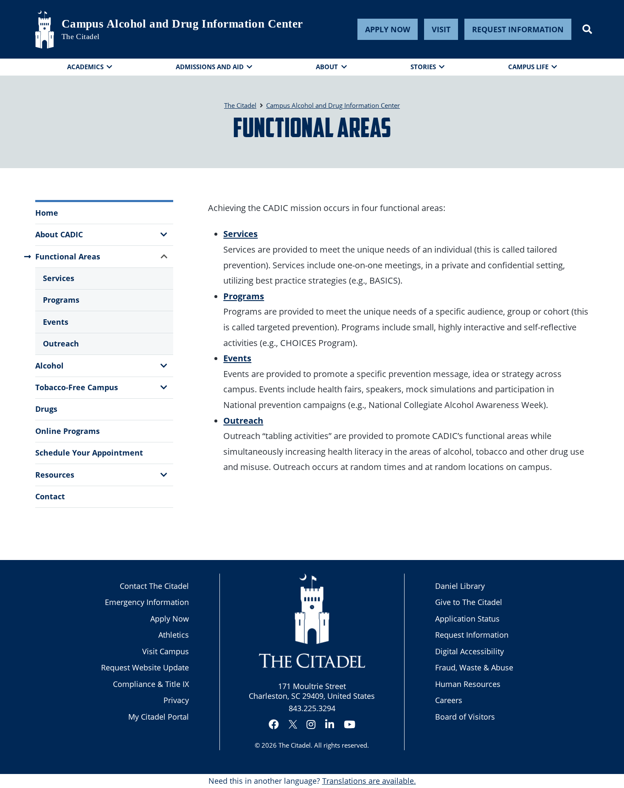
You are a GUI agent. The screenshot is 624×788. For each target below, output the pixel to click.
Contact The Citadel (154, 586)
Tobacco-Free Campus (76, 387)
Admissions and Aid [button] (210, 66)
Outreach (61, 343)
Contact (50, 496)
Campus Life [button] (528, 66)
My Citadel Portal (158, 717)
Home (46, 213)
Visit (441, 29)
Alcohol (49, 365)
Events (55, 322)
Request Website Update (145, 667)
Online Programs (67, 431)
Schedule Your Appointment (89, 452)
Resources (54, 475)
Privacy (176, 700)
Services (58, 278)
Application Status (467, 619)
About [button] (327, 66)
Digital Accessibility (469, 651)
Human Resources (467, 684)
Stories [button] (423, 66)
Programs (61, 300)
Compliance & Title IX (151, 684)
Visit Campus (165, 651)
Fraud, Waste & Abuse (474, 667)
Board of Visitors (465, 717)
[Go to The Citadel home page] (44, 29)
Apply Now (387, 29)
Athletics (173, 635)
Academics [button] (85, 66)
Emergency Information (147, 602)
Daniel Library (460, 586)
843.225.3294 (312, 708)
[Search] (587, 29)
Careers (448, 700)
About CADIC (59, 234)
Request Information (518, 29)
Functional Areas (67, 256)
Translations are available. (369, 781)
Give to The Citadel (468, 602)
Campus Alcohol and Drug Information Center (182, 23)
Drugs (46, 409)
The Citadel (294, 745)
